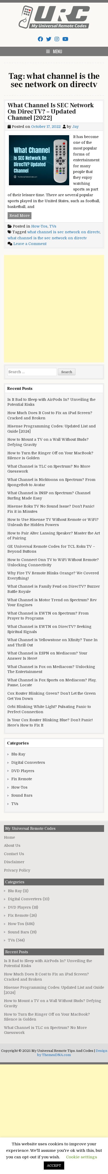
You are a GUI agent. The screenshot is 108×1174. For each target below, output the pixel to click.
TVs (52, 226)
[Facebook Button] (40, 39)
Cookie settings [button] (81, 1157)
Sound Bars (22, 795)
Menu (57, 51)
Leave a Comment (29, 244)
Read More (20, 216)
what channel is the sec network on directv (47, 238)
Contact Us (14, 854)
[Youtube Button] (65, 39)
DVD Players (22, 771)
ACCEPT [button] (54, 1165)
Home (9, 837)
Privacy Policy (17, 870)
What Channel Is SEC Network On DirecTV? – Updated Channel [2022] (51, 111)
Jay (75, 126)
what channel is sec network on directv (63, 232)
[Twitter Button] (48, 39)
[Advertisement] (54, 308)
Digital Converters (28, 762)
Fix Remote (21, 779)
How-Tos (39, 226)
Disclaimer (14, 862)
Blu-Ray (18, 754)
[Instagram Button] (57, 39)
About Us (12, 845)
